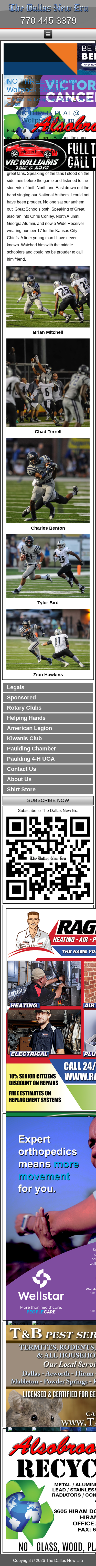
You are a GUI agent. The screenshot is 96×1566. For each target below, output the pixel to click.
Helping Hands (26, 718)
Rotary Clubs (24, 708)
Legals (15, 687)
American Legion (29, 728)
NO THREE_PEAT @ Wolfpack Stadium (42, 85)
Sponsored (21, 697)
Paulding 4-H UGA (31, 759)
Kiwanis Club (24, 738)
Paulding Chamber (31, 748)
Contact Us (21, 769)
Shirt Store (21, 789)
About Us (19, 779)
